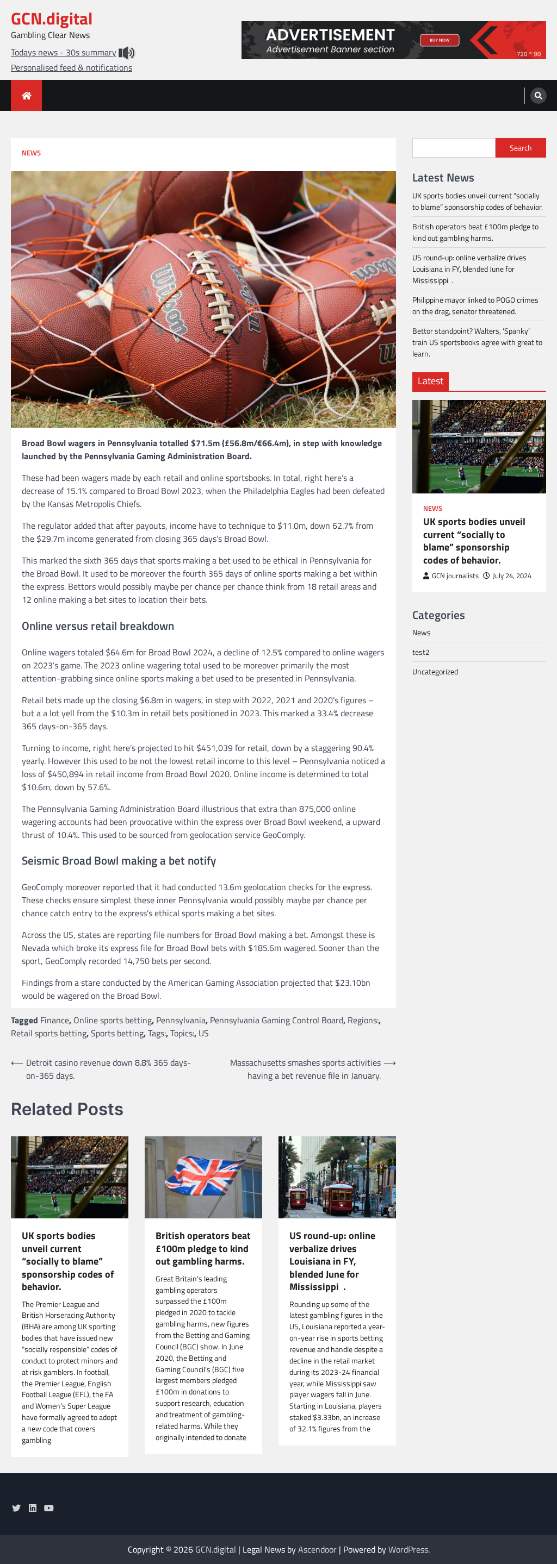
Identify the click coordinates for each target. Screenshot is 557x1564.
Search (521, 147)
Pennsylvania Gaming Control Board (276, 1020)
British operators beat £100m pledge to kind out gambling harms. (203, 1248)
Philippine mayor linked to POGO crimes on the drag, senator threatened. (475, 305)
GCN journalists (455, 576)
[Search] (538, 95)
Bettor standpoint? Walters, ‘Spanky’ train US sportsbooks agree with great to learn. (477, 342)
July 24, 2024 (512, 576)
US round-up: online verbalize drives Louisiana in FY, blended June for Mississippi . (332, 1261)
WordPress (408, 1549)
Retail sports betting (48, 1033)
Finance (54, 1020)
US (204, 1033)
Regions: (363, 1020)
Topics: (182, 1033)
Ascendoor (317, 1549)
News (31, 153)
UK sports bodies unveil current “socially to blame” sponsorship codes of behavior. (68, 1261)
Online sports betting (112, 1020)
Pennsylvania (181, 1020)
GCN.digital (51, 18)
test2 (421, 652)
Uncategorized (435, 671)
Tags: (157, 1033)
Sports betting (117, 1033)
